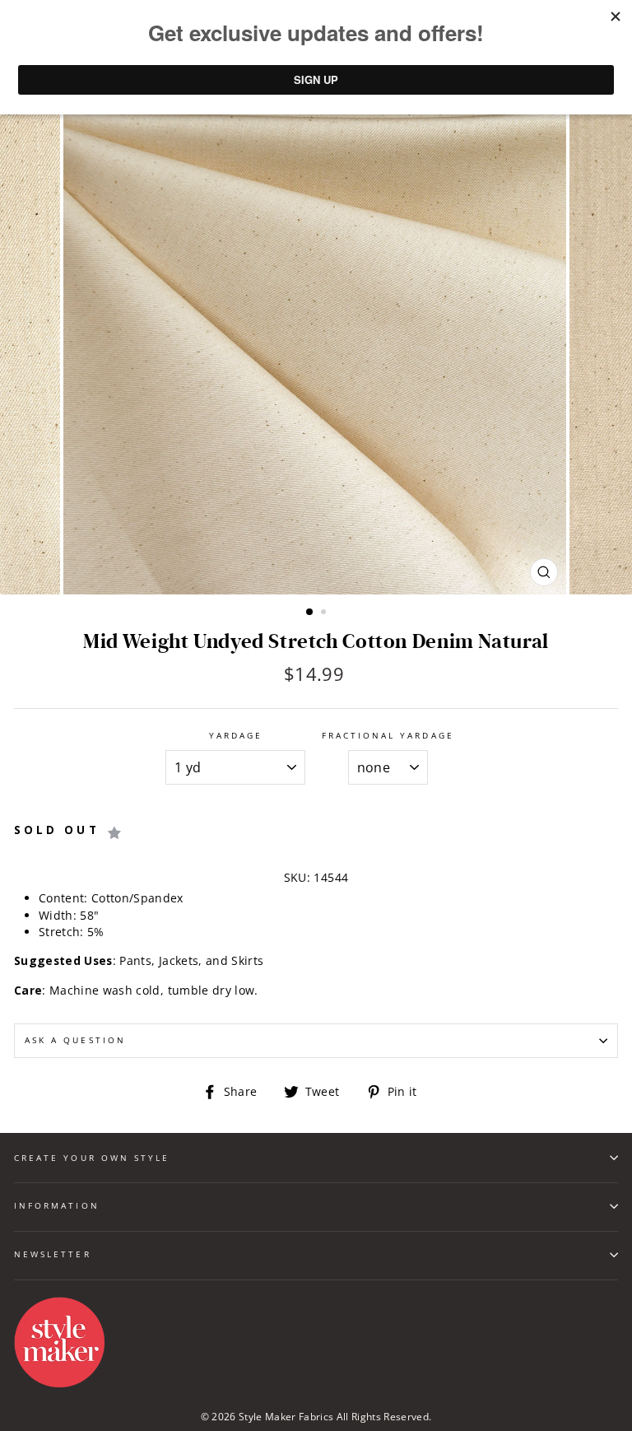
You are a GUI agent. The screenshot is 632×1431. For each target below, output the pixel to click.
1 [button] (310, 612)
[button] (115, 832)
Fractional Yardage (388, 735)
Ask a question (75, 1040)
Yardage (236, 735)
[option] (316, 342)
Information (57, 1205)
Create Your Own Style (92, 1157)
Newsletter (52, 1254)
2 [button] (325, 613)
